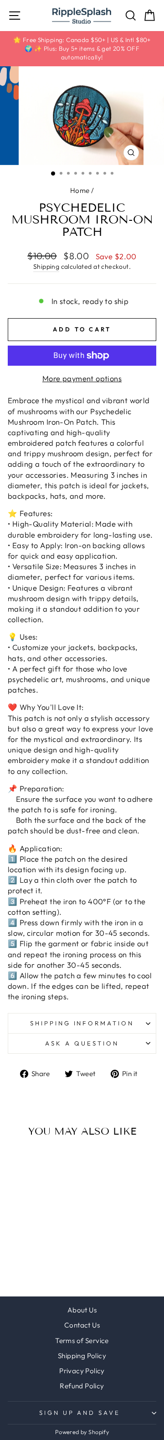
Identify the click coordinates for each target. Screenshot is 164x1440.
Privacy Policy (82, 1370)
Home (80, 190)
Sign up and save (80, 1412)
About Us (82, 1310)
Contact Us (82, 1325)
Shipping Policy (82, 1355)
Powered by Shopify (82, 1431)
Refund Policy (82, 1385)
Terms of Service (82, 1340)
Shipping (46, 266)
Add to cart (35, 1205)
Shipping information (82, 1023)
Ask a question (82, 1043)
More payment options (82, 378)
